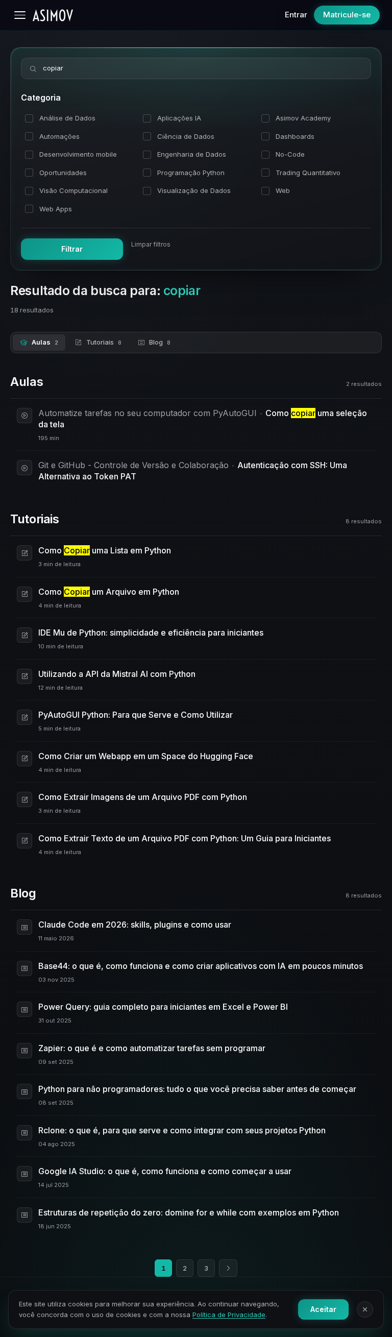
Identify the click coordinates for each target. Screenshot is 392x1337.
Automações (59, 136)
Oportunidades (63, 172)
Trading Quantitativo (308, 172)
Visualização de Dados (194, 190)
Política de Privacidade (228, 1314)
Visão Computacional (73, 190)
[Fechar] (365, 1309)
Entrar (296, 14)
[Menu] (20, 15)
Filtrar (72, 249)
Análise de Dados (67, 118)
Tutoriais (103, 342)
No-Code (290, 154)
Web (283, 190)
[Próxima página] (228, 1268)
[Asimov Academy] (53, 15)
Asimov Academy (303, 118)
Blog (159, 342)
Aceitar (323, 1309)
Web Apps (55, 209)
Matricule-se (347, 14)
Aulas (45, 342)
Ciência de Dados (185, 136)
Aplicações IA (179, 118)
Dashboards (295, 136)
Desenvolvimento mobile (78, 154)
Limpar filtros (150, 244)
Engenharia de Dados (191, 154)
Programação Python (191, 172)
